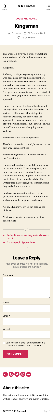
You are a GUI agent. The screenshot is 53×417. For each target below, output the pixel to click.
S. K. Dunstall (26, 6)
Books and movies (26, 19)
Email (6, 316)
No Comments (28, 37)
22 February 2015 (36, 33)
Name (7, 302)
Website (7, 329)
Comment (9, 275)
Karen (18, 33)
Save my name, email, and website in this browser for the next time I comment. (25, 344)
